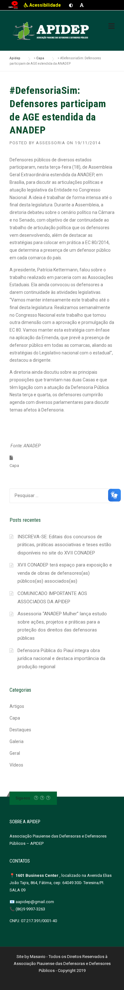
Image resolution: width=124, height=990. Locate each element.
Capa (14, 465)
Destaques (20, 729)
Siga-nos (23, 798)
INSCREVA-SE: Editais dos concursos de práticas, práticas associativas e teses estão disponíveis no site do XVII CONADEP (64, 545)
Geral (15, 753)
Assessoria (50, 142)
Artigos (17, 706)
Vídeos (16, 764)
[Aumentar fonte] (82, 5)
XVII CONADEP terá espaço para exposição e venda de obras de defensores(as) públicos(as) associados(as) (64, 573)
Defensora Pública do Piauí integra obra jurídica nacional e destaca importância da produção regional (61, 659)
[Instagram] (42, 798)
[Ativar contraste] (71, 5)
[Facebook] (36, 798)
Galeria (17, 741)
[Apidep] (51, 31)
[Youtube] (48, 798)
